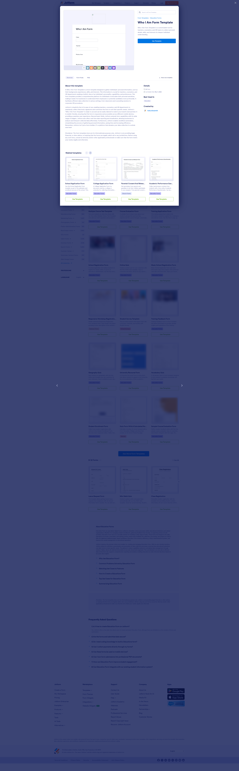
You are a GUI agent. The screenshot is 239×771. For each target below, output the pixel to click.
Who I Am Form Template (155, 22)
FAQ (88, 77)
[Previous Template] (57, 385)
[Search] (140, 12)
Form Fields (79, 77)
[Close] (235, 3)
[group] (77, 180)
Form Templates (143, 18)
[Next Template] (182, 385)
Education (147, 101)
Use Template (156, 41)
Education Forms (155, 18)
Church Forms (127, 193)
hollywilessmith (152, 111)
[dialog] (119, 385)
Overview (70, 77)
